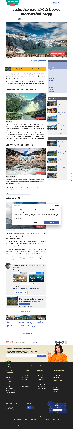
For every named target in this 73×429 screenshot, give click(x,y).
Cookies (49, 425)
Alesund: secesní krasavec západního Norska (9, 324)
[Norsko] (12, 301)
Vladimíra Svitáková (25, 19)
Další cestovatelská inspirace (26, 333)
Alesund (50, 69)
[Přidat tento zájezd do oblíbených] (25, 273)
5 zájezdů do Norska (36, 301)
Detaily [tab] (36, 209)
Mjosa (50, 82)
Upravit (35, 222)
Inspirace (51, 63)
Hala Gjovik (51, 76)
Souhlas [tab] (20, 209)
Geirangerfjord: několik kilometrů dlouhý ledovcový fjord (31, 324)
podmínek (27, 359)
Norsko (36, 60)
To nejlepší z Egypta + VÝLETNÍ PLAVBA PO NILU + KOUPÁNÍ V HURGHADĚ (19, 277)
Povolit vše (52, 222)
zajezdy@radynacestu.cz (10, 409)
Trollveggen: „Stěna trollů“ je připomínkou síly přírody (62, 103)
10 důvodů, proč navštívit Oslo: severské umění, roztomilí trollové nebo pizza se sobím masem (62, 119)
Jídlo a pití (51, 65)
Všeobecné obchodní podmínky (40, 425)
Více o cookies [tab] (52, 209)
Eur (32, 407)
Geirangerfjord (52, 74)
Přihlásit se (41, 355)
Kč (28, 407)
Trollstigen (51, 89)
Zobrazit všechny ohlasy (21, 292)
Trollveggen (51, 91)
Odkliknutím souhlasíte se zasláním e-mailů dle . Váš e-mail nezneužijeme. (23, 359)
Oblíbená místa (42, 60)
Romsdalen (51, 87)
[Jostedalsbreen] (36, 39)
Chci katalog (57, 410)
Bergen (50, 71)
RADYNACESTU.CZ (34, 342)
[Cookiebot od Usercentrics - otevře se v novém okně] (54, 205)
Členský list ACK (55, 425)
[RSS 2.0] (66, 342)
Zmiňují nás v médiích (36, 416)
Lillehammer (51, 80)
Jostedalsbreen (52, 78)
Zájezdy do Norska (24, 304)
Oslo (50, 85)
